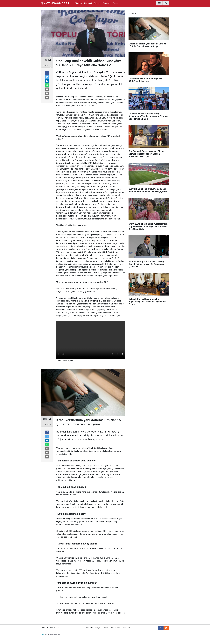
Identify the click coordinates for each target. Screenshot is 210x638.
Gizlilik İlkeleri (115, 628)
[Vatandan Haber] (55, 3)
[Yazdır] (47, 93)
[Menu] (159, 3)
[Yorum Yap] (47, 97)
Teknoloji (106, 3)
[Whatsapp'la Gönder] (47, 85)
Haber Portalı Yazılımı (52, 635)
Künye (97, 628)
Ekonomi (88, 3)
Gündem (78, 3)
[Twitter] (47, 77)
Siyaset (97, 3)
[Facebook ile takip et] (161, 628)
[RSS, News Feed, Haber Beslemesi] (166, 628)
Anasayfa (89, 628)
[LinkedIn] (47, 81)
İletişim (105, 628)
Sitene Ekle (126, 628)
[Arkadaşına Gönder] (47, 89)
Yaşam (115, 3)
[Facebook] (47, 73)
